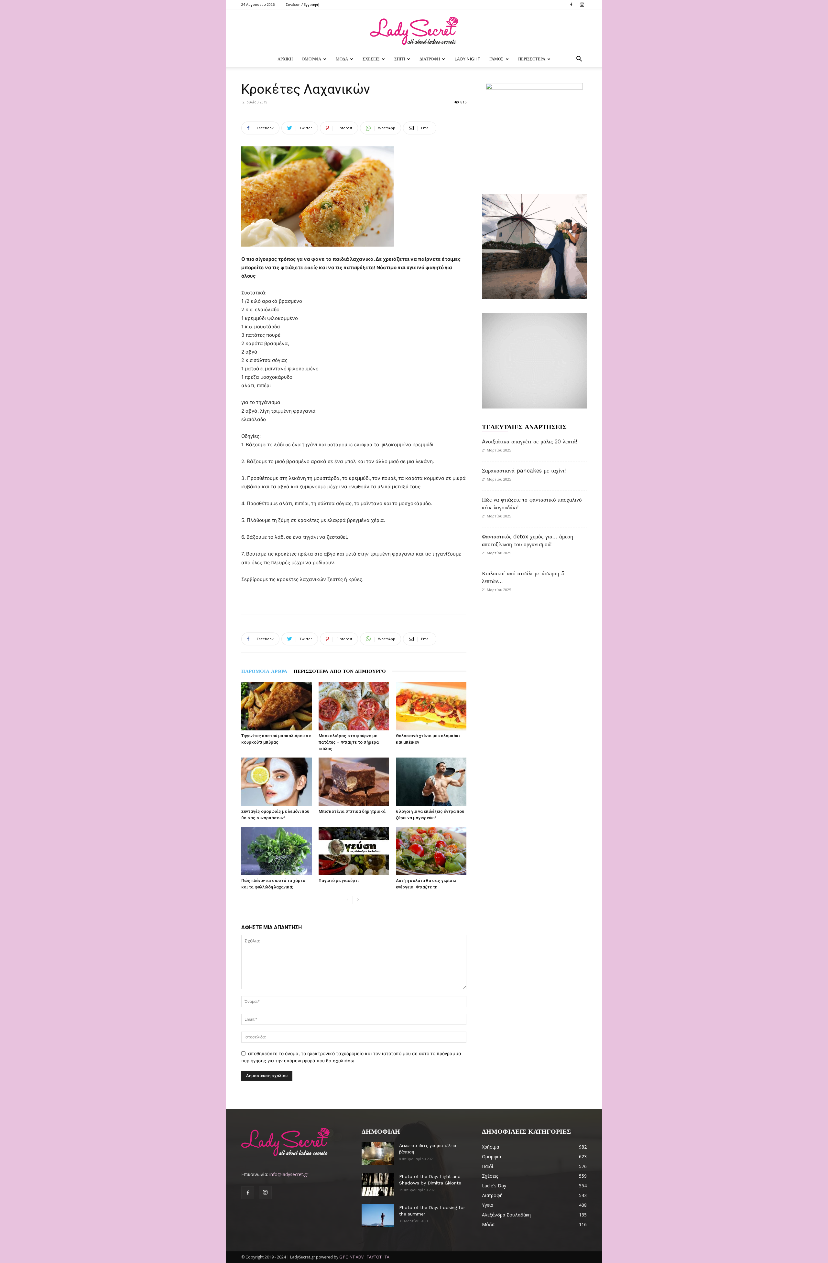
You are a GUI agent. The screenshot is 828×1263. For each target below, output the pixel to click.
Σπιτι (399, 59)
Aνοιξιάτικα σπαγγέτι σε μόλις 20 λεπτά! (529, 441)
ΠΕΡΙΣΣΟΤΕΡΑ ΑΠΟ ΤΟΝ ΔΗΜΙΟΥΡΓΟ (340, 671)
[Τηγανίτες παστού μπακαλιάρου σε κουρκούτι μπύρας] (276, 706)
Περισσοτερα (531, 59)
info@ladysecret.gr (288, 1174)
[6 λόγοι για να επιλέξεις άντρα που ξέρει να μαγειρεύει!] (431, 782)
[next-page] (358, 900)
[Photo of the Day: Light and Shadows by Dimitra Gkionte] (378, 1184)
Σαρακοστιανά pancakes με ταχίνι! (524, 470)
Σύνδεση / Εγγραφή (302, 4)
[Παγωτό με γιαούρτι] (354, 851)
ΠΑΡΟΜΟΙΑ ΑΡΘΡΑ (264, 671)
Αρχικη (285, 59)
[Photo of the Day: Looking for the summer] (378, 1215)
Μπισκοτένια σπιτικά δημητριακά (352, 811)
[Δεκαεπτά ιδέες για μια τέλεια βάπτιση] (378, 1153)
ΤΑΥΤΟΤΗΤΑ (378, 1257)
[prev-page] (347, 900)
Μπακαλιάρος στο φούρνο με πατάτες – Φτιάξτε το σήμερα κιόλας (349, 742)
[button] (579, 60)
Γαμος (496, 59)
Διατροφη (429, 59)
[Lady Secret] (414, 31)
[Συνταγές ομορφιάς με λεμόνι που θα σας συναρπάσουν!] (276, 782)
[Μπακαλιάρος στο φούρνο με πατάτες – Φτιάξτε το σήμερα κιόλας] (354, 706)
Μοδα (342, 59)
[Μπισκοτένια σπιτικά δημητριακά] (354, 782)
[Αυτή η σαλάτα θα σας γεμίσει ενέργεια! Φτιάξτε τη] (431, 851)
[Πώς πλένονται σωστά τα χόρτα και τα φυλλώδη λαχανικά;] (276, 851)
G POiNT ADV (351, 1257)
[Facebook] (571, 4)
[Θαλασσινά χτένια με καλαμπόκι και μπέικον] (431, 706)
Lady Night (467, 59)
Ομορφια (311, 59)
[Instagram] (582, 4)
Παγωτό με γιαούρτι (339, 880)
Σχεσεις (371, 59)
